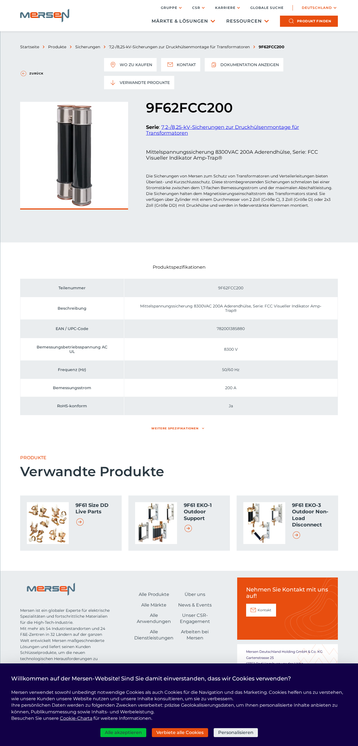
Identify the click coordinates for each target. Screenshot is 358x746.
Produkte (57, 47)
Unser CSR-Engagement (195, 618)
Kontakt (186, 64)
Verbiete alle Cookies (180, 732)
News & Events (195, 605)
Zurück (36, 73)
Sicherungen (87, 47)
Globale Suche (267, 8)
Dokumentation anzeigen (249, 64)
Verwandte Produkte (145, 82)
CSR (196, 8)
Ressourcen (244, 21)
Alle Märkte (153, 605)
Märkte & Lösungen (180, 21)
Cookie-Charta (76, 718)
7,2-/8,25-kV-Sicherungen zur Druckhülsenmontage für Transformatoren (179, 47)
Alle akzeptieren (123, 732)
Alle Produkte (154, 594)
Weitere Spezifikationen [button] (175, 428)
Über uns (195, 594)
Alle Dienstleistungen (153, 635)
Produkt (314, 21)
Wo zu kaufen (136, 64)
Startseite (29, 47)
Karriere (225, 8)
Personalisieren (235, 732)
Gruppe (169, 8)
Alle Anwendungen (154, 618)
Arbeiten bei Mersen (195, 635)
